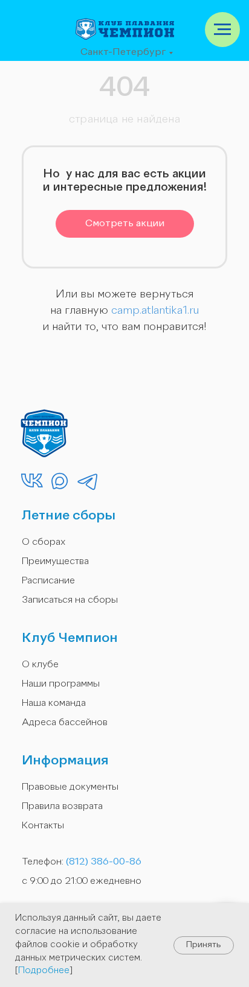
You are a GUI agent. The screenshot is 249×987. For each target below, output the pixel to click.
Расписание (48, 581)
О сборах (43, 542)
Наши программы (61, 684)
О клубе (40, 665)
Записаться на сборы (70, 600)
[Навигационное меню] (222, 30)
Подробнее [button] (44, 971)
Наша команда (54, 703)
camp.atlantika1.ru (155, 310)
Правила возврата (62, 806)
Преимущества (55, 561)
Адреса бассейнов (65, 723)
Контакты (43, 826)
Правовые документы (70, 787)
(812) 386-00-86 (103, 862)
